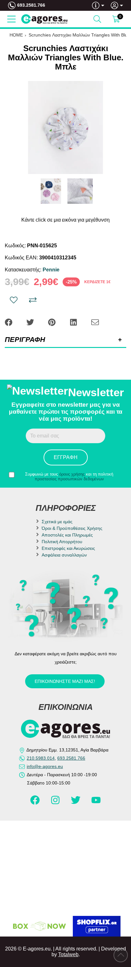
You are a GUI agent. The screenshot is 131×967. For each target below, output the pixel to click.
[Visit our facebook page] (35, 803)
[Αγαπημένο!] (13, 300)
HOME (16, 34)
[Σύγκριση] (32, 300)
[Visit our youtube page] (96, 803)
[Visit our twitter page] (76, 803)
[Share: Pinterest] (52, 321)
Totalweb (68, 954)
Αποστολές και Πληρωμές (67, 534)
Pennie (51, 269)
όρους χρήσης (72, 474)
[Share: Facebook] (9, 321)
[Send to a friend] (95, 321)
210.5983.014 (41, 758)
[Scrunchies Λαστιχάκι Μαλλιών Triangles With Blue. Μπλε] (65, 127)
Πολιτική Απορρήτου (62, 541)
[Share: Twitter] (30, 321)
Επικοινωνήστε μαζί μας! (65, 681)
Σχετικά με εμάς (57, 521)
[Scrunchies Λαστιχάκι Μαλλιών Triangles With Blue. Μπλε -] (51, 191)
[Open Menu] (11, 19)
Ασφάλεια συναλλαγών (64, 554)
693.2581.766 (31, 5)
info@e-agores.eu (45, 766)
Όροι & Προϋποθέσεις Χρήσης (72, 528)
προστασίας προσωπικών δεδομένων (69, 479)
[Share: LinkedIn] (74, 321)
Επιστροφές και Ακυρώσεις (68, 548)
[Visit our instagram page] (56, 803)
